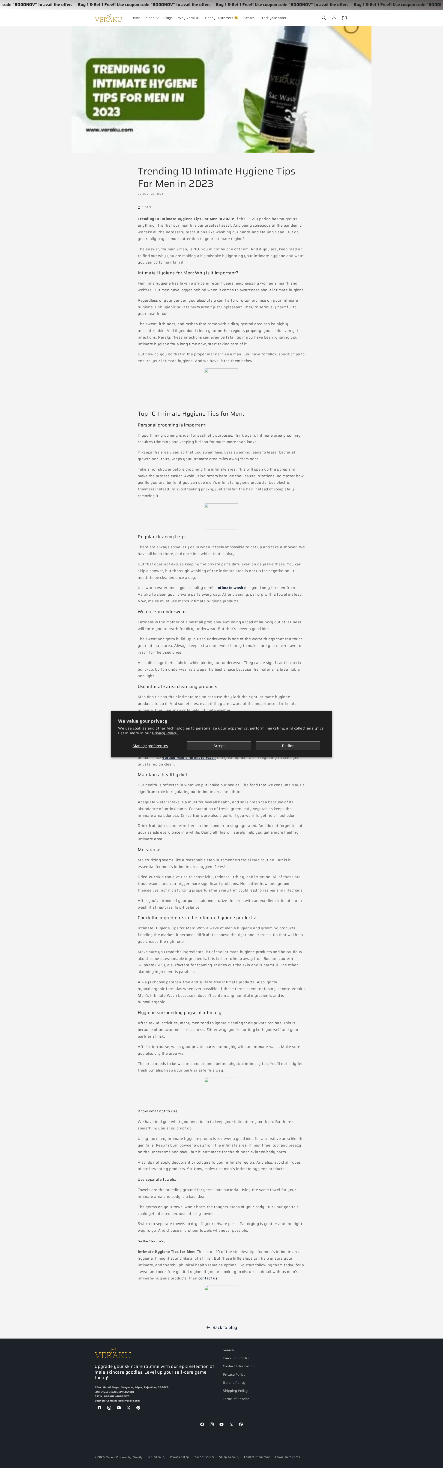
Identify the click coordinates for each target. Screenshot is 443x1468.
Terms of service (204, 1457)
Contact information (257, 1457)
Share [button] (147, 207)
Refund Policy (234, 1382)
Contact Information (238, 1366)
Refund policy (156, 1457)
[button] (152, 18)
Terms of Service (236, 1398)
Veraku (110, 1457)
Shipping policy (229, 1457)
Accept (219, 745)
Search (228, 1350)
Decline (288, 745)
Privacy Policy (234, 1374)
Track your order (236, 1358)
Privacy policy (179, 1457)
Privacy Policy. (165, 733)
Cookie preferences (287, 1457)
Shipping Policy (235, 1390)
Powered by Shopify (129, 1457)
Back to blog (225, 1327)
